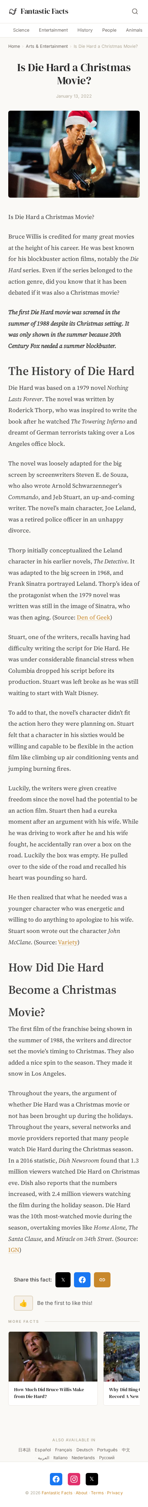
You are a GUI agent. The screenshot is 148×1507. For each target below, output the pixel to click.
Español (43, 1449)
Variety (67, 942)
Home (14, 46)
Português (107, 1449)
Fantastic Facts (57, 1492)
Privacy (115, 1492)
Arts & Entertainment (47, 46)
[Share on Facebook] (82, 1279)
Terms (97, 1492)
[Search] (135, 11)
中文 (126, 1449)
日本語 (24, 1449)
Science (21, 30)
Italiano (60, 1457)
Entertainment (53, 30)
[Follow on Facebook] (56, 1479)
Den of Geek (93, 617)
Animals (134, 30)
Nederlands (83, 1457)
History (85, 30)
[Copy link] (102, 1279)
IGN (13, 1250)
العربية (43, 1457)
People (109, 30)
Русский (107, 1457)
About (81, 1492)
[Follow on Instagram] (74, 1479)
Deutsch (84, 1449)
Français (63, 1449)
